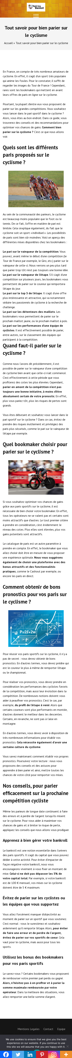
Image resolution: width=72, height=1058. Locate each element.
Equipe (61, 1029)
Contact (48, 1029)
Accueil (8, 43)
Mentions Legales (29, 1029)
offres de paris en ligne (24, 94)
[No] (67, 1046)
